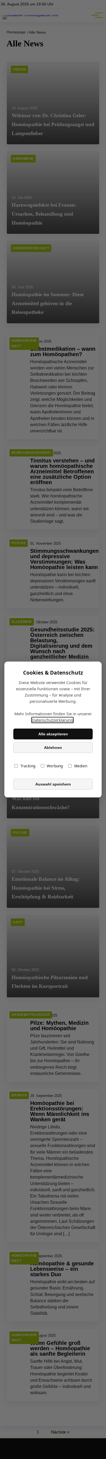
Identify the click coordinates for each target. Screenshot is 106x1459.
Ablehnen (53, 747)
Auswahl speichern (53, 784)
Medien (80, 765)
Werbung (55, 765)
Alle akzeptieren (53, 734)
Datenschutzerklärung (52, 720)
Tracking (27, 765)
